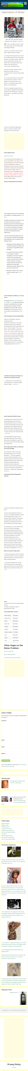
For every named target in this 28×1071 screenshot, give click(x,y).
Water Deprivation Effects (10, 654)
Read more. (19, 547)
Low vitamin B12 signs (6, 828)
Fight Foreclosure (5, 823)
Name (3, 740)
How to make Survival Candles (8, 839)
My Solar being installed (6, 835)
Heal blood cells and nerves (7, 830)
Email (3, 746)
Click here (14, 1067)
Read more (17, 343)
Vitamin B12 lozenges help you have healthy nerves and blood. (13, 802)
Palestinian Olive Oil (14, 992)
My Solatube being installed (7, 837)
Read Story (20, 41)
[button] (26, 2)
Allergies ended (4, 825)
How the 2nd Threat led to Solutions (12, 657)
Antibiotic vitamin (5, 827)
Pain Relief (3, 834)
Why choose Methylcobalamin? (8, 832)
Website (3, 753)
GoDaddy (24, 1010)
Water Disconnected (8, 651)
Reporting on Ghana (8, 156)
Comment (3, 720)
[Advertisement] (14, 111)
